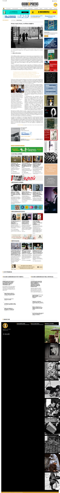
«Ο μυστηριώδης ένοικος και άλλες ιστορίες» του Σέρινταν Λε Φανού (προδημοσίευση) (37, 222)
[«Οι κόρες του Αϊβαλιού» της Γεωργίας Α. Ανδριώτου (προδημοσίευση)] (16, 216)
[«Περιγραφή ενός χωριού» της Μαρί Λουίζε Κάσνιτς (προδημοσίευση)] (27, 216)
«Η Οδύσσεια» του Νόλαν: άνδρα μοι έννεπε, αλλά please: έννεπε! (10, 304)
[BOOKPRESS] (30, 4)
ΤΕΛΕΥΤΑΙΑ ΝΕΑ (8, 8)
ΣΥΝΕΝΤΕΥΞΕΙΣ (30, 8)
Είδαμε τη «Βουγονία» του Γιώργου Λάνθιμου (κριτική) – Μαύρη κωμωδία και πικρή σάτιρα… (37, 308)
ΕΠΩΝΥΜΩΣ (5, 300)
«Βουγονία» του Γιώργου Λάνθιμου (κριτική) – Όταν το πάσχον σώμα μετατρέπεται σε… (38, 302)
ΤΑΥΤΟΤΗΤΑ (55, 8)
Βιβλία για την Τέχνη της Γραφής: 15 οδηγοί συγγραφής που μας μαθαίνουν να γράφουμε (27, 252)
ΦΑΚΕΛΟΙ (50, 8)
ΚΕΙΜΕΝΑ (41, 8)
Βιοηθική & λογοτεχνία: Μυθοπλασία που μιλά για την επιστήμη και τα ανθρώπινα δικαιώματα (38, 252)
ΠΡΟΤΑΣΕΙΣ (33, 298)
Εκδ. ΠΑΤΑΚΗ (12, 145)
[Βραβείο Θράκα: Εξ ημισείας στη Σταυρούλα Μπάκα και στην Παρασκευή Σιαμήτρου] (27, 187)
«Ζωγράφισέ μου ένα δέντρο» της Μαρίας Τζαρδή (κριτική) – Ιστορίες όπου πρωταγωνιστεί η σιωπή (38, 165)
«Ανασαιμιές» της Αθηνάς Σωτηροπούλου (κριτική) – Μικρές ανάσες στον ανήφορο (15, 165)
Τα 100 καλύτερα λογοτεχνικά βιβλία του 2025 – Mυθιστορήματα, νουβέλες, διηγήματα (37, 296)
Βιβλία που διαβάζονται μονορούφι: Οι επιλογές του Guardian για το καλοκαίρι (9, 309)
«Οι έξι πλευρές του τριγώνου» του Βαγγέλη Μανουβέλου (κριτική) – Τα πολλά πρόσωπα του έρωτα (27, 165)
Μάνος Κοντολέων (17, 145)
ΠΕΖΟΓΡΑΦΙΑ (19, 20)
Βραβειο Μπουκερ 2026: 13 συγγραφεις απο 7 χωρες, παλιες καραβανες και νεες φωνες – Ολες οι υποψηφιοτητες (8, 283)
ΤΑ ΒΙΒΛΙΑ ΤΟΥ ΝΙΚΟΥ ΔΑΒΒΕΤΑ (25, 136)
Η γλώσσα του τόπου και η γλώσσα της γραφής (9, 299)
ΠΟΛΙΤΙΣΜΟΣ (36, 8)
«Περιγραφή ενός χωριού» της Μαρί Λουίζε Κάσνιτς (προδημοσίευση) (25, 222)
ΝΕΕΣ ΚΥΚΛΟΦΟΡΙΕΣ (15, 8)
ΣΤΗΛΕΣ (25, 8)
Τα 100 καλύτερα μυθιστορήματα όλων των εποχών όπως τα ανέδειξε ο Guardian (38, 314)
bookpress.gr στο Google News (30, 139)
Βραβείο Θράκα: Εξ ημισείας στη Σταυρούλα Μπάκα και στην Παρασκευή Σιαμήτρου (27, 193)
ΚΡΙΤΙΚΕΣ (21, 8)
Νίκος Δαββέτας (22, 145)
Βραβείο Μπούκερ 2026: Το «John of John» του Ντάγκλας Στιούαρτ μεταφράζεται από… (9, 294)
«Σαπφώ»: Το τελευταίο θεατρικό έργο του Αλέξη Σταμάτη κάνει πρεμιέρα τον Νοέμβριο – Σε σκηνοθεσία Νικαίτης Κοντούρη (37, 194)
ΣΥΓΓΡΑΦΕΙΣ (46, 8)
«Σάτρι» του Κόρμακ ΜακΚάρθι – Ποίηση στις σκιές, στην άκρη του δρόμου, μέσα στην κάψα (15, 193)
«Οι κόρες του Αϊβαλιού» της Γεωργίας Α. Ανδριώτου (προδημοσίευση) (16, 222)
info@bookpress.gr (5, 330)
